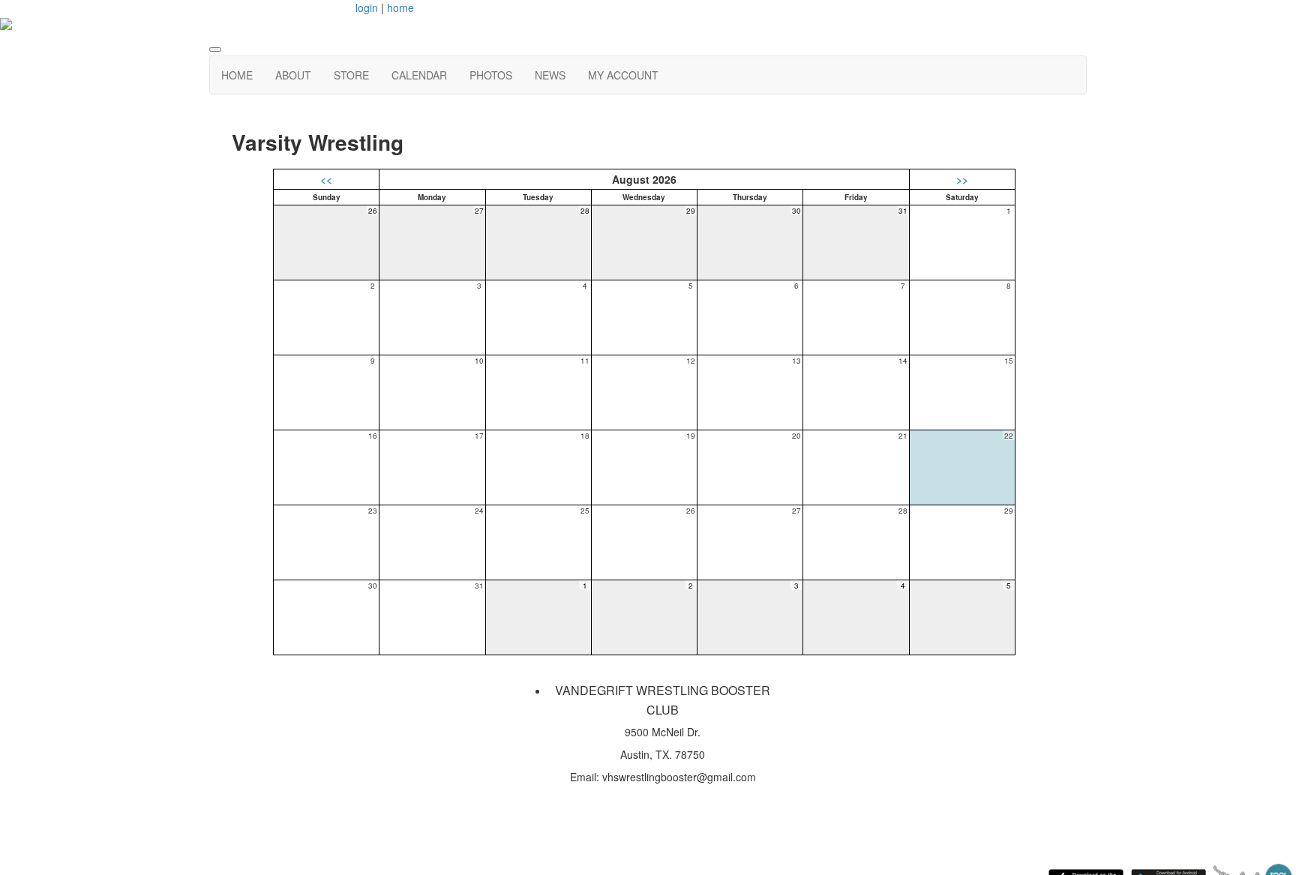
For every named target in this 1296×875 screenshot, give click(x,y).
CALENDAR (419, 74)
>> (962, 179)
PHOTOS (491, 74)
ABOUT (293, 74)
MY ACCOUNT (623, 74)
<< (326, 179)
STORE (351, 74)
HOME (237, 74)
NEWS (550, 74)
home (400, 7)
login (367, 7)
